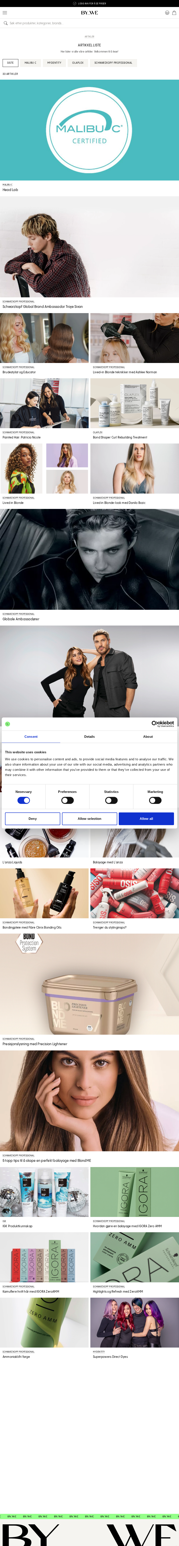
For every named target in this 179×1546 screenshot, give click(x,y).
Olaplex (78, 62)
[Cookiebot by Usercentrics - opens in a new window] (155, 724)
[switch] (67, 800)
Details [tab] (89, 736)
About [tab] (148, 736)
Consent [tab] (31, 736)
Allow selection (90, 818)
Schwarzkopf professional (114, 62)
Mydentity (54, 62)
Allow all (146, 818)
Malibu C (30, 62)
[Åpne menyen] (5, 13)
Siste (10, 62)
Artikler (90, 37)
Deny (32, 818)
